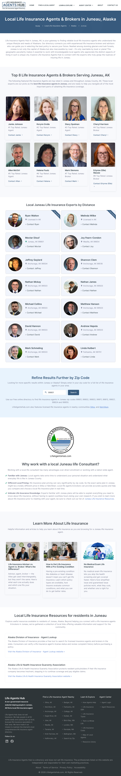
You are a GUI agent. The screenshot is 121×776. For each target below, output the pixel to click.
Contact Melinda (89, 224)
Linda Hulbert (88, 348)
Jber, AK (47, 720)
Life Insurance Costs (87, 729)
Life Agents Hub (15, 698)
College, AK (68, 711)
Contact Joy (87, 246)
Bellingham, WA (69, 734)
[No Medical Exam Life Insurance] (98, 551)
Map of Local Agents (87, 736)
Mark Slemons (72, 170)
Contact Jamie (14, 135)
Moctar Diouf (32, 237)
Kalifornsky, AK (50, 738)
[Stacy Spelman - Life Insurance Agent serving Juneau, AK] (75, 108)
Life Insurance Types (87, 715)
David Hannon (33, 326)
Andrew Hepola (89, 326)
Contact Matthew (90, 312)
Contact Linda (88, 357)
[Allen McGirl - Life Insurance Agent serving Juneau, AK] (18, 154)
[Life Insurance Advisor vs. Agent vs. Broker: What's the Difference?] (22, 551)
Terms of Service (50, 767)
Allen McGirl (14, 170)
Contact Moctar (34, 246)
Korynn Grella (43, 124)
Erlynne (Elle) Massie (99, 171)
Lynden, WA (68, 725)
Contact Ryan (33, 224)
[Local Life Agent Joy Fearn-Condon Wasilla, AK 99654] (70, 242)
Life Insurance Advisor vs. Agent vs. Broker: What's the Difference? (22, 566)
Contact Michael (34, 312)
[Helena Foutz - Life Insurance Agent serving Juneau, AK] (46, 154)
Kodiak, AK (67, 716)
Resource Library (89, 742)
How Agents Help (89, 702)
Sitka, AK (48, 702)
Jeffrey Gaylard (33, 260)
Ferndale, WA (68, 729)
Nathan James (88, 282)
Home (31, 5)
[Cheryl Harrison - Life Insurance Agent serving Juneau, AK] (103, 108)
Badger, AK (67, 702)
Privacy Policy (66, 767)
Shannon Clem (89, 260)
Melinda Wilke (88, 215)
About (100, 5)
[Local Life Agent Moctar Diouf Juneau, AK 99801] (15, 242)
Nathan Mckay (33, 282)
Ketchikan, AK (50, 707)
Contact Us (112, 5)
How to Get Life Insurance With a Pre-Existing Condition (60, 565)
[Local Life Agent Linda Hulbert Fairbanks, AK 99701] (70, 352)
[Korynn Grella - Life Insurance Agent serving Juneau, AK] (46, 108)
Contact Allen (14, 181)
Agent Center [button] (85, 5)
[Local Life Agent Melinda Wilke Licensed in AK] (70, 220)
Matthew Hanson (90, 304)
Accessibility (79, 767)
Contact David (33, 334)
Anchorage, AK (50, 711)
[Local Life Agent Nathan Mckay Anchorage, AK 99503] (15, 286)
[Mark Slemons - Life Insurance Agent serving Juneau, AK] (75, 154)
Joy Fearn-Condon (91, 237)
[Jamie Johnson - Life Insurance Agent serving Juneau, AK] (18, 108)
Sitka (92, 407)
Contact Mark (71, 181)
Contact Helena (44, 181)
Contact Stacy (71, 135)
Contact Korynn (44, 135)
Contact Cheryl (100, 135)
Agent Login (106, 702)
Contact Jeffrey (34, 268)
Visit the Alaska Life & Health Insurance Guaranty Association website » (40, 676)
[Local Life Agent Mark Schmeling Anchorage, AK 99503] (15, 352)
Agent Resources (108, 707)
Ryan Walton (32, 215)
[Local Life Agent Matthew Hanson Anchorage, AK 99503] (70, 308)
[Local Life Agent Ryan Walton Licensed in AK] (15, 220)
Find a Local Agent (46, 5)
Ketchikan (104, 407)
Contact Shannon (90, 268)
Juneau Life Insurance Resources (99, 499)
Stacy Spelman (72, 124)
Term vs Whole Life (87, 722)
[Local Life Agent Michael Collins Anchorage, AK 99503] (15, 308)
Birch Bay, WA (69, 720)
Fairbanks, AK (68, 707)
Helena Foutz (43, 170)
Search (73, 392)
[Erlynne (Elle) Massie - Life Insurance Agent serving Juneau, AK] (103, 154)
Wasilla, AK (48, 725)
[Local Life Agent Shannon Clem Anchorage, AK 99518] (70, 264)
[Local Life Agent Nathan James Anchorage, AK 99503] (70, 286)
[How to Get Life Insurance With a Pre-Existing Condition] (60, 551)
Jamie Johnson (15, 124)
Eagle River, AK (50, 716)
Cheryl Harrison (100, 124)
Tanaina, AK (49, 729)
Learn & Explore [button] (66, 5)
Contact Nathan (34, 290)
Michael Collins (33, 304)
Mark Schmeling (34, 348)
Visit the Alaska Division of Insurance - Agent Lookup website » (36, 651)
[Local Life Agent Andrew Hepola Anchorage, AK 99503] (70, 330)
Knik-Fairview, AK (51, 734)
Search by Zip (69, 738)
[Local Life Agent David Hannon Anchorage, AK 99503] (15, 330)
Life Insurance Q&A (87, 708)
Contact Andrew (89, 334)
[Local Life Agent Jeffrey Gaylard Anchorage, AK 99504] (15, 264)
